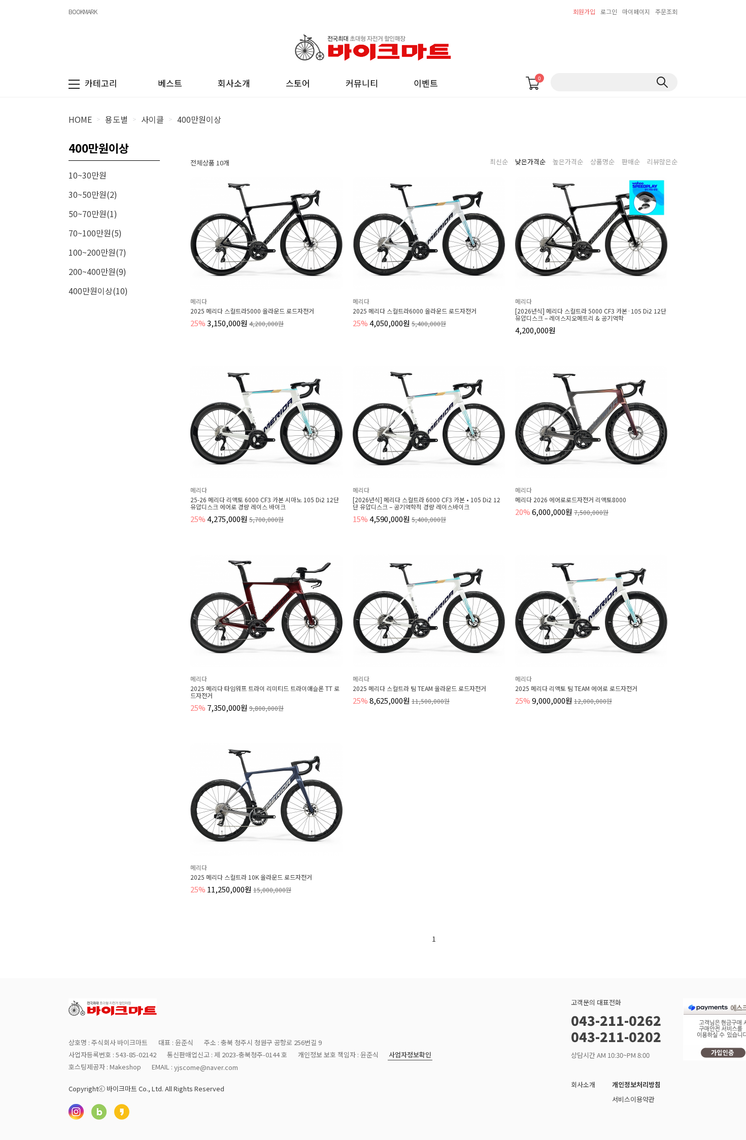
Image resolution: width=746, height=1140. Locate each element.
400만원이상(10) (98, 291)
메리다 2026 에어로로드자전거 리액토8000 (570, 499)
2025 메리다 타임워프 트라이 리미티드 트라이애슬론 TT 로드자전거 (265, 692)
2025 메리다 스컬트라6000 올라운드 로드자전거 (415, 311)
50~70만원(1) (93, 214)
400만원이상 (199, 119)
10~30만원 (88, 175)
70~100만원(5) (95, 233)
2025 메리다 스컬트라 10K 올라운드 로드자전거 (251, 877)
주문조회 (666, 11)
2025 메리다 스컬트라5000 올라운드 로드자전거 (252, 311)
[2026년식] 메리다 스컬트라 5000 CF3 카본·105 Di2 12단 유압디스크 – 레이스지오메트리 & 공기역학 (590, 314)
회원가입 (584, 11)
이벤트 (426, 83)
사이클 (152, 119)
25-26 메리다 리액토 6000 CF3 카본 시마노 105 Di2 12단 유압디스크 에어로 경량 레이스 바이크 (264, 503)
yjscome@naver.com (206, 1067)
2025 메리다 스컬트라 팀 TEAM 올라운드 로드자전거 (419, 688)
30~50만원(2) (93, 194)
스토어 (298, 83)
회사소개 (234, 83)
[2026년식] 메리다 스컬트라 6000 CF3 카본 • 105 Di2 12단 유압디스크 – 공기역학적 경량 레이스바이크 (426, 503)
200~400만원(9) (97, 271)
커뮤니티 (362, 83)
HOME (80, 119)
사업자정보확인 (410, 1055)
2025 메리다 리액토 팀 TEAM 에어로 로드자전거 (576, 688)
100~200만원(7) (97, 252)
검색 (662, 82)
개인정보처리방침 (636, 1084)
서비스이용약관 (633, 1099)
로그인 (608, 11)
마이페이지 (636, 11)
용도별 (116, 119)
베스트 (170, 83)
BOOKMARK (83, 11)
